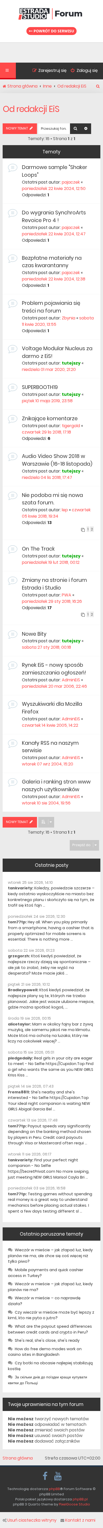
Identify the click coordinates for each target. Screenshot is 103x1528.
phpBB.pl (80, 1499)
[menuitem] (82, 71)
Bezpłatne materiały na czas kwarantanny (52, 261)
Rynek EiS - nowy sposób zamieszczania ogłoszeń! (54, 668)
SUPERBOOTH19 (40, 387)
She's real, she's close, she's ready (47, 1340)
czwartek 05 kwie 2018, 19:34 (56, 513)
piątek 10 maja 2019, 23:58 (47, 401)
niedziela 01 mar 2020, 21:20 (49, 369)
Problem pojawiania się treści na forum (51, 307)
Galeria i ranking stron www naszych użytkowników (56, 785)
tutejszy (71, 363)
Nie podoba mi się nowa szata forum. (52, 499)
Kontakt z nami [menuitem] (80, 1520)
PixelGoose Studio (74, 1504)
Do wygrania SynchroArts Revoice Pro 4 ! (54, 216)
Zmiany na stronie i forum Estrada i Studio (54, 584)
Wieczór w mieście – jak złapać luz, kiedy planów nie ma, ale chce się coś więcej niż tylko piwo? (50, 1255)
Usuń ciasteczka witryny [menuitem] (32, 1520)
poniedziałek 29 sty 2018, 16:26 (52, 601)
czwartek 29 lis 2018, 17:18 (46, 432)
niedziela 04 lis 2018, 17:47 (47, 477)
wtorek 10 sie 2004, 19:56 (46, 803)
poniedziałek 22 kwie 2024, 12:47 (54, 234)
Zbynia (68, 318)
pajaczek (71, 182)
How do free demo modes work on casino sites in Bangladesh (45, 1351)
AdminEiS (71, 680)
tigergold (71, 426)
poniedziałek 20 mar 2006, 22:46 (54, 686)
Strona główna (18, 1458)
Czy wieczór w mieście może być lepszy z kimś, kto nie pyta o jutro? (51, 1315)
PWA (66, 595)
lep (65, 510)
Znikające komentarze (50, 418)
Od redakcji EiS (31, 109)
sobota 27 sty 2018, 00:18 (46, 647)
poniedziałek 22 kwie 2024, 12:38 (53, 279)
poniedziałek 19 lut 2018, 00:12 (50, 562)
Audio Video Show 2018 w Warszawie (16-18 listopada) (57, 460)
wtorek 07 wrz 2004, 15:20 (47, 764)
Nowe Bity (34, 634)
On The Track (38, 548)
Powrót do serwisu (53, 30)
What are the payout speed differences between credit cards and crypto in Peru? (50, 1329)
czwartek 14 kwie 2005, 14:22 (50, 725)
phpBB (54, 1489)
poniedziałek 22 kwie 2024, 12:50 (54, 188)
